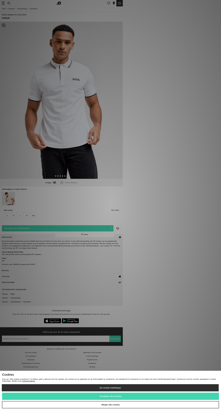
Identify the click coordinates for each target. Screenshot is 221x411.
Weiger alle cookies (110, 405)
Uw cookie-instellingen (110, 388)
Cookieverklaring (28, 381)
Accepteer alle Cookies (110, 396)
